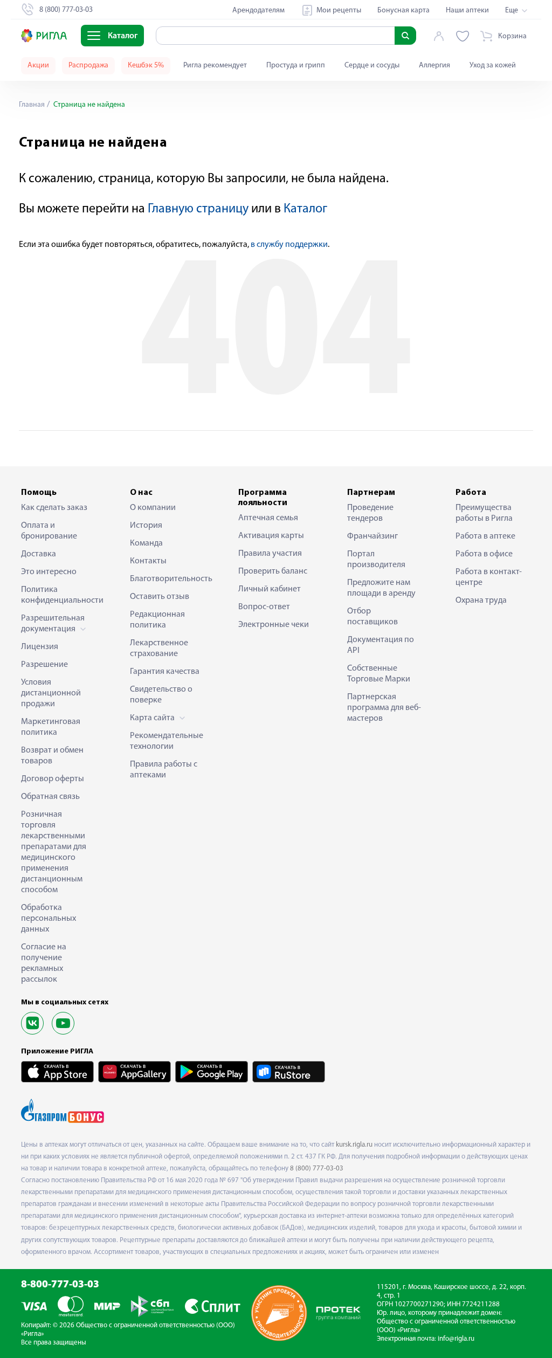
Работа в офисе (484, 554)
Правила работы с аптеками (163, 770)
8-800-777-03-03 (60, 1285)
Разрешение (44, 664)
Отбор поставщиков (372, 616)
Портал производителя (376, 559)
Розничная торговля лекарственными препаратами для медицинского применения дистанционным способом (53, 852)
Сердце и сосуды (371, 65)
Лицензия (39, 647)
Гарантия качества (164, 671)
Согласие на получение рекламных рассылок (43, 963)
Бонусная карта (403, 10)
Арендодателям (258, 10)
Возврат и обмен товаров (52, 756)
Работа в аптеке (485, 536)
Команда (146, 543)
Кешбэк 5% (146, 65)
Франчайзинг (372, 536)
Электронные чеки (273, 625)
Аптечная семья (268, 518)
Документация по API (380, 645)
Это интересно (49, 572)
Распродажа (88, 65)
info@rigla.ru (456, 1338)
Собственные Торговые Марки (378, 674)
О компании (153, 508)
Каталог (305, 209)
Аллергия (434, 65)
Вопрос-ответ (264, 607)
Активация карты (271, 536)
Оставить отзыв (159, 596)
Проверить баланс (272, 571)
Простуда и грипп (295, 65)
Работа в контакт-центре (489, 577)
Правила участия (270, 553)
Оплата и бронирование (49, 531)
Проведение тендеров (370, 513)
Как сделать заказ (54, 508)
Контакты (148, 561)
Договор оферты (52, 779)
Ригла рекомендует (215, 65)
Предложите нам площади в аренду (381, 588)
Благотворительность (167, 579)
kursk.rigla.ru (354, 1144)
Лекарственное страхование (159, 648)
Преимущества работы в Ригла (484, 513)
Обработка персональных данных (48, 919)
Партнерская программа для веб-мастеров (384, 708)
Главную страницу (198, 209)
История (146, 525)
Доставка (38, 554)
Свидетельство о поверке (161, 695)
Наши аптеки (467, 10)
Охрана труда (481, 600)
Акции (38, 65)
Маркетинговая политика (50, 727)
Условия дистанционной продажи (51, 693)
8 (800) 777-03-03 (316, 1168)
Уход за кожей (493, 65)
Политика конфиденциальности (58, 595)
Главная (32, 105)
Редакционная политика (157, 620)
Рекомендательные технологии (166, 741)
